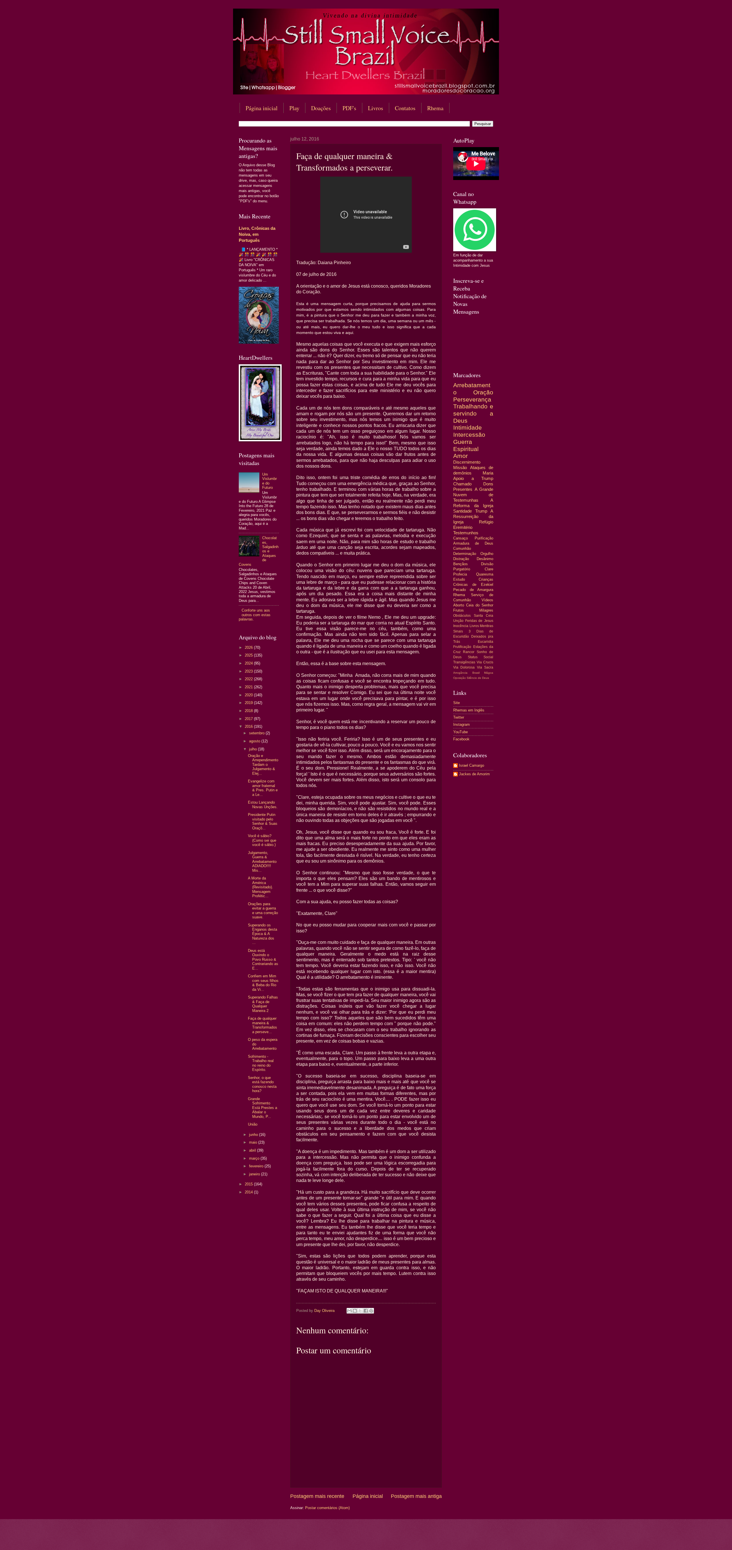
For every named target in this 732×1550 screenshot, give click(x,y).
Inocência (460, 626)
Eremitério (462, 527)
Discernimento (466, 462)
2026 (249, 647)
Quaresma (484, 574)
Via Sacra (485, 667)
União (252, 1124)
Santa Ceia (484, 615)
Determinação (464, 553)
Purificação (484, 538)
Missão (460, 467)
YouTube (460, 732)
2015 (249, 1184)
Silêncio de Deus (478, 677)
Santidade (462, 511)
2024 (249, 663)
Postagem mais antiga (416, 1496)
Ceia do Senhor (479, 605)
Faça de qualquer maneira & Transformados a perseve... (262, 1025)
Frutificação (462, 647)
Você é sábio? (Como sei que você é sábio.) (262, 840)
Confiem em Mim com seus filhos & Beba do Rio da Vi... (263, 982)
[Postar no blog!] (355, 1311)
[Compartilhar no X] (360, 1311)
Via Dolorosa (464, 667)
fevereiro (256, 1166)
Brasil (476, 672)
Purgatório (461, 569)
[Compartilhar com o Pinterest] (371, 1311)
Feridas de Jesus (479, 620)
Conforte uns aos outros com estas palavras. (254, 614)
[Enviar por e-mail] (349, 1311)
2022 (249, 679)
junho (254, 1134)
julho (253, 749)
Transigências (464, 662)
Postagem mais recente (317, 1496)
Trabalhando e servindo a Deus (473, 413)
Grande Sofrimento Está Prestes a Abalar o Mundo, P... (262, 1108)
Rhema (435, 108)
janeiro (255, 1174)
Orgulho (486, 553)
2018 (249, 711)
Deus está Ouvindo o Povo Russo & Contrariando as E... (263, 959)
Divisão (487, 564)
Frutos (458, 610)
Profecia (460, 574)
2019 (249, 703)
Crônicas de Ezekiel (473, 584)
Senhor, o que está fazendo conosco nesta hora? (262, 1084)
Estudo (459, 579)
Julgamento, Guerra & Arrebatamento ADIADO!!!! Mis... (262, 862)
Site (456, 703)
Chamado (462, 483)
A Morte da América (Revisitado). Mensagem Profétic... (260, 887)
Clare (489, 569)
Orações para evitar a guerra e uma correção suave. (263, 910)
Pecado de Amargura (473, 590)
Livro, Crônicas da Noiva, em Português (257, 234)
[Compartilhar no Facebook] (366, 1311)
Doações (321, 108)
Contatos (405, 108)
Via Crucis (485, 662)
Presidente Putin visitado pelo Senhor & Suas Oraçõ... (262, 821)
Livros (375, 108)
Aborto (458, 605)
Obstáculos (462, 615)
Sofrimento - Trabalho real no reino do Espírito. (261, 1063)
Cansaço (460, 538)
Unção (458, 620)
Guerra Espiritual (466, 445)
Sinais (458, 631)
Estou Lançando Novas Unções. (263, 804)
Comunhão (462, 548)
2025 (249, 655)
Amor (460, 455)
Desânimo (485, 559)
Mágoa (488, 672)
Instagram (461, 724)
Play (294, 108)
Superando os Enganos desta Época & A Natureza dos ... (262, 934)
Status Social (481, 657)
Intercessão (469, 434)
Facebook (461, 739)
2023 (249, 671)
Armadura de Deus (473, 543)
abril (253, 1150)
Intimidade (467, 427)
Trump (481, 511)
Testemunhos (465, 532)
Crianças (486, 579)
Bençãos (460, 564)
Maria (488, 472)
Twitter (458, 717)
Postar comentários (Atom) (327, 1508)
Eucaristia (485, 641)
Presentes (462, 489)
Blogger (412, 1539)
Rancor (468, 652)
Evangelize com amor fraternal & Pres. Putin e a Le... (263, 787)
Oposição (459, 677)
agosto (255, 741)
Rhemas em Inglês (468, 710)
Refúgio (486, 521)
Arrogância (460, 672)
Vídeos (487, 600)
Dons (488, 483)
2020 (249, 695)
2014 (249, 1192)
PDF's (349, 108)
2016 (249, 726)
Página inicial (262, 108)
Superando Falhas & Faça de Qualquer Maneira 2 (263, 1004)
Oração (483, 392)
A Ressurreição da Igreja (473, 516)
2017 (249, 719)
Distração (461, 559)
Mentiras (486, 626)
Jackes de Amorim (474, 774)
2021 (249, 687)
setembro (257, 733)
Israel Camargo (471, 765)
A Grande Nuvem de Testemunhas (473, 495)
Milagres (486, 610)
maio (253, 1142)
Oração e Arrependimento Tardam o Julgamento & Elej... (263, 765)
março (254, 1158)
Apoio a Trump (473, 478)
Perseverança (472, 399)
